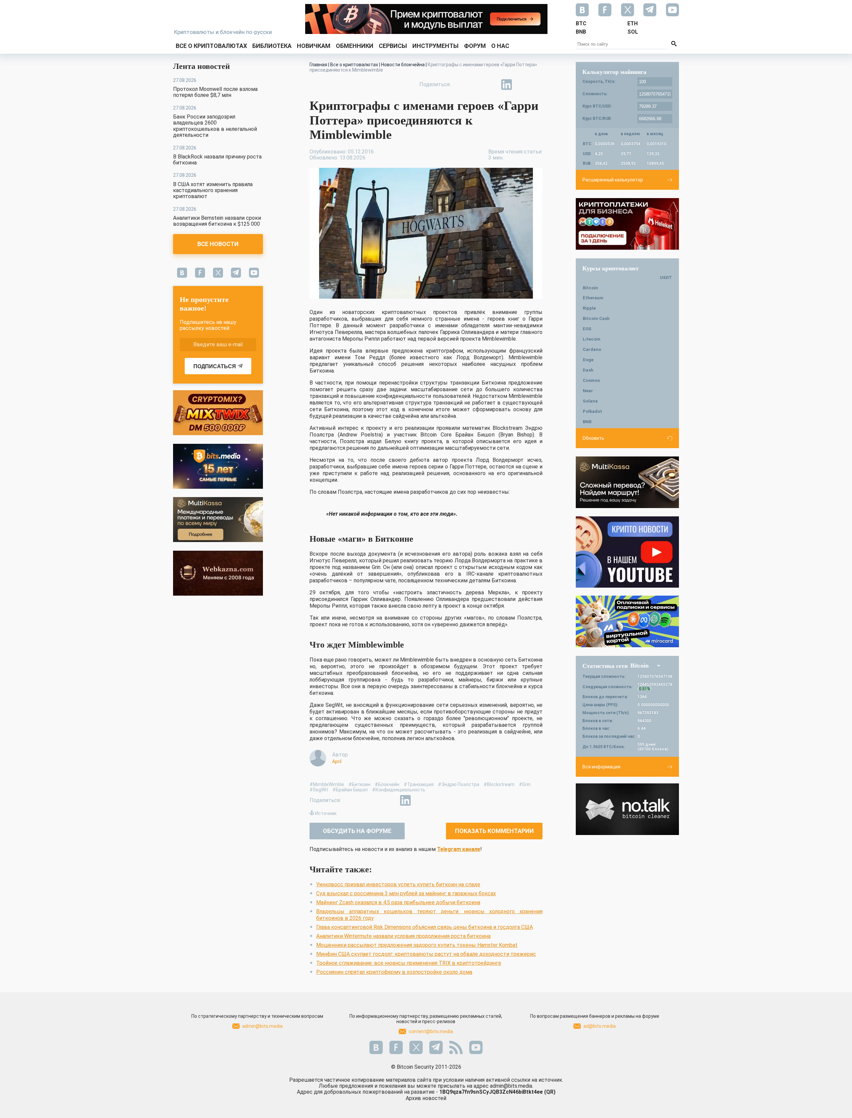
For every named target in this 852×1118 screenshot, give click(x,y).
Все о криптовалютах (211, 45)
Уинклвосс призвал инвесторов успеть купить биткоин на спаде (398, 884)
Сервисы (393, 45)
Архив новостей (426, 1098)
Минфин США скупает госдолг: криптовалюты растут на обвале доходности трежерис (426, 954)
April (336, 761)
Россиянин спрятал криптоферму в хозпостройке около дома (394, 972)
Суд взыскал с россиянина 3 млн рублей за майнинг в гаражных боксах (406, 893)
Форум (475, 45)
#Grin (525, 784)
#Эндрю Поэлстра (458, 784)
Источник (325, 813)
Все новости (218, 243)
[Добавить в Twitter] (476, 84)
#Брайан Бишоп (350, 789)
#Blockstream (499, 784)
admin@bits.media (262, 1026)
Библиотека (272, 45)
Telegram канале (458, 849)
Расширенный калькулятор (612, 179)
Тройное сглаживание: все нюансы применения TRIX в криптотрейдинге (408, 963)
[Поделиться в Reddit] (537, 84)
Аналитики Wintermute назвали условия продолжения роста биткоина (403, 936)
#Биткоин (359, 784)
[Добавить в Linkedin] (506, 84)
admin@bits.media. (511, 1086)
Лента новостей (201, 66)
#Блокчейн (387, 784)
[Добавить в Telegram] (491, 84)
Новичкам (313, 45)
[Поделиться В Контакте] (522, 84)
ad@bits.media (599, 1026)
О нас (500, 45)
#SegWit (319, 789)
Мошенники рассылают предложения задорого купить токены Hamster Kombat (417, 945)
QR (549, 1092)
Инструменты (435, 45)
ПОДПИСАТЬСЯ (214, 366)
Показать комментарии (494, 830)
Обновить (593, 438)
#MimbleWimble (327, 784)
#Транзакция (419, 784)
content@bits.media (431, 1031)
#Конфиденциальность (398, 789)
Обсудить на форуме (357, 830)
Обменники (354, 45)
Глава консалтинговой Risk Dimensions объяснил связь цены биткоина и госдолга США (424, 927)
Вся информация (601, 766)
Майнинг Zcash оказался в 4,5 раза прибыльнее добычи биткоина (398, 902)
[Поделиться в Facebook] (460, 84)
